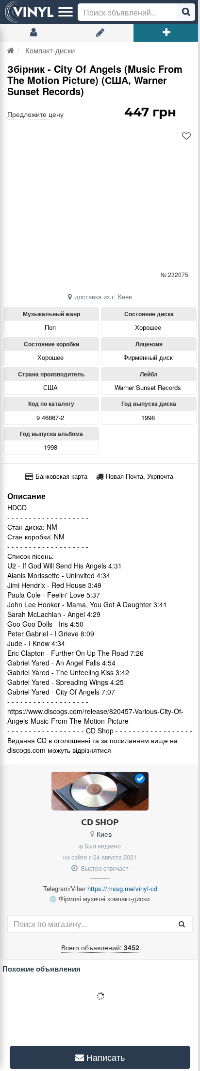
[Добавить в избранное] (186, 136)
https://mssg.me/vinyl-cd (122, 888)
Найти (186, 12)
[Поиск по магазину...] (181, 924)
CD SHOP (100, 821)
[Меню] (65, 12)
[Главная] (11, 50)
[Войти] (33, 33)
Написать (101, 1057)
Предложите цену (35, 114)
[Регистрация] (100, 33)
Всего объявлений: (100, 947)
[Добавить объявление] (166, 33)
